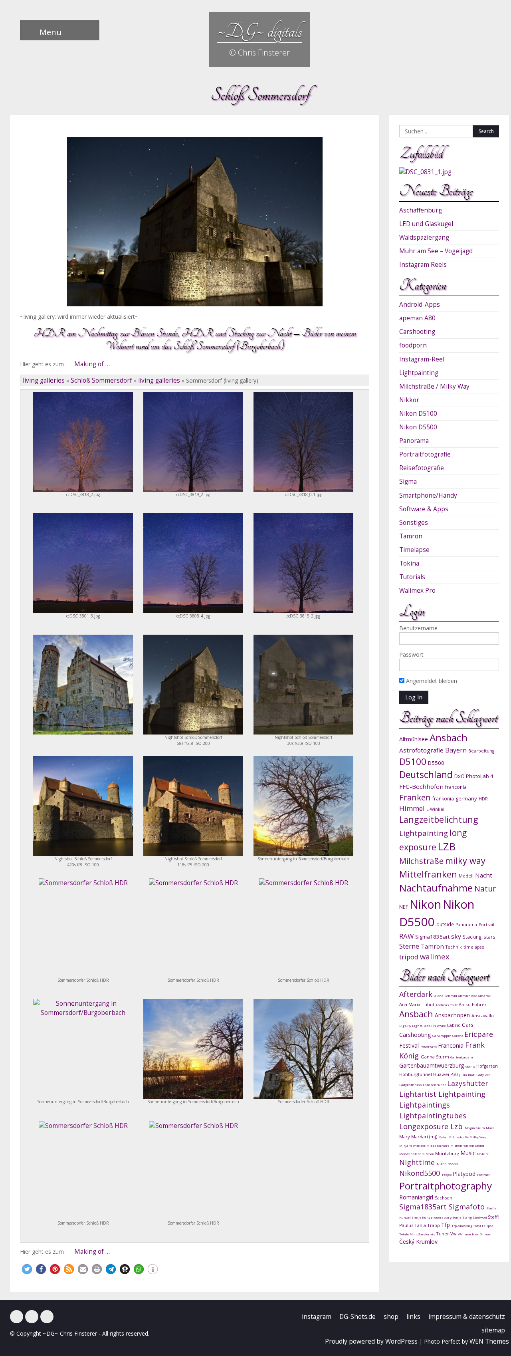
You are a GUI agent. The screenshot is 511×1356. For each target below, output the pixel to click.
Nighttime (418, 1162)
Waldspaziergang (424, 237)
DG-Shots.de (357, 1316)
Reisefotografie (421, 468)
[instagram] (31, 1316)
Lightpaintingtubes (432, 1115)
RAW (406, 936)
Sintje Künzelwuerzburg (432, 1217)
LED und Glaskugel (426, 224)
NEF (403, 906)
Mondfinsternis (412, 1154)
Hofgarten (487, 1066)
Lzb (457, 1126)
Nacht (483, 875)
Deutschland (426, 774)
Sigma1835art (432, 936)
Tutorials (412, 577)
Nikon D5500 (418, 427)
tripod (408, 956)
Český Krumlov (418, 1241)
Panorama (414, 441)
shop (391, 1316)
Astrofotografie (421, 750)
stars (489, 936)
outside (445, 924)
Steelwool (480, 1217)
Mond (479, 1145)
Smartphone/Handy (428, 495)
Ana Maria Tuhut (417, 1004)
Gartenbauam (461, 1057)
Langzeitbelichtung (438, 819)
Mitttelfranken (462, 1145)
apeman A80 (417, 318)
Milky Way (477, 1137)
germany (466, 798)
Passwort (411, 654)
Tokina (409, 563)
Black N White (435, 1025)
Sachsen (443, 1198)
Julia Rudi (467, 1074)
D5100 (412, 761)
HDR (483, 799)
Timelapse (414, 550)
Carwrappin (442, 1035)
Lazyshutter (467, 1083)
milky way (465, 860)
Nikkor (409, 400)
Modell (466, 876)
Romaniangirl (417, 1197)
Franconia (451, 1045)
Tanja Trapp (427, 1225)
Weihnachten (469, 1234)
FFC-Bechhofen (421, 786)
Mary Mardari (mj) (418, 1137)
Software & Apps (423, 509)
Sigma (408, 481)
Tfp (446, 1225)
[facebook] (16, 1316)
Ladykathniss (411, 1084)
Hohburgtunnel (416, 1074)
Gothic (470, 1066)
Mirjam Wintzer (412, 1145)
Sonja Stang (462, 1217)
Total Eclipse (483, 1225)
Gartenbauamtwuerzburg (432, 1065)
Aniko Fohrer (473, 1004)
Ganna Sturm (435, 1057)
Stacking (472, 936)
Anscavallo (482, 1015)
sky (456, 936)
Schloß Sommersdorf (101, 380)
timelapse (473, 947)
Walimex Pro (417, 590)
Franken (415, 797)
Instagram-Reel (421, 359)
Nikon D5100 (418, 413)
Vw (454, 1234)
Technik (454, 947)
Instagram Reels (423, 264)
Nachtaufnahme (436, 887)
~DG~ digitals (259, 31)
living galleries (44, 380)
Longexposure (424, 1126)
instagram (316, 1316)
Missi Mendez (438, 1145)
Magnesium (475, 1128)
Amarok (484, 995)
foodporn (413, 345)
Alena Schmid (446, 995)
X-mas (485, 1234)
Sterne (409, 946)
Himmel (412, 808)
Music (468, 1153)
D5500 (436, 762)
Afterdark (416, 994)
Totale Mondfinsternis (417, 1234)
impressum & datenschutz (466, 1316)
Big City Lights (411, 1025)
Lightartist (418, 1094)
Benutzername (418, 628)
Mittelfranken (428, 874)
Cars (467, 1024)
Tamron (410, 536)
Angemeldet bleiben (430, 681)
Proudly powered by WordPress (371, 1341)
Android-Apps (419, 304)
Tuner (443, 1234)
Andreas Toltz (447, 1005)
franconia (456, 787)
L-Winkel (435, 809)
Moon (430, 1154)
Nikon (425, 904)
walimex (435, 956)
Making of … (92, 364)
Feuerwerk (429, 1046)
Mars (490, 1128)
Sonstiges (413, 522)
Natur (485, 888)
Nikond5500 (420, 1173)
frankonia (443, 798)
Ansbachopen (453, 1015)
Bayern (456, 750)
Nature (483, 1154)
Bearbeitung (481, 751)
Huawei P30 (446, 1074)
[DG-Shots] (46, 1316)
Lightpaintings (424, 1105)
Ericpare (478, 1034)
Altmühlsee (413, 739)
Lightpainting (418, 373)
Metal (443, 1137)
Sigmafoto (468, 1206)
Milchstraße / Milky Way (434, 386)
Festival (409, 1045)
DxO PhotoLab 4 (473, 776)
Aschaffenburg (420, 210)
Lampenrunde (435, 1084)
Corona (458, 1035)
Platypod (465, 1173)
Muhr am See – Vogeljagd (436, 251)
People (447, 1174)
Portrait (487, 924)
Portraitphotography (445, 1185)
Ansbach (448, 737)
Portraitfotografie (425, 454)
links (413, 1316)
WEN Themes (489, 1341)
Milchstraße (421, 861)
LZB (447, 847)
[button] (27, 1269)
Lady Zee (483, 1074)
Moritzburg (447, 1153)
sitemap (493, 1330)
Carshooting (417, 332)
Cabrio (454, 1025)
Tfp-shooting (462, 1225)
